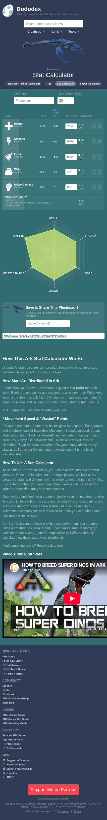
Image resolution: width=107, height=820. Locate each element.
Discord (7, 685)
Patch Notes (14, 665)
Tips (48, 83)
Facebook (8, 694)
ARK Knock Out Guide (15, 719)
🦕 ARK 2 (8, 777)
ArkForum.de (14, 748)
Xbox (92, 803)
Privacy (81, 806)
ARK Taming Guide (13, 715)
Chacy (77, 811)
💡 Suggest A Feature (15, 760)
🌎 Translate (10, 773)
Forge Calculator (12, 660)
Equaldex (63, 811)
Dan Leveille (40, 806)
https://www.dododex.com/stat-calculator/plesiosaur (35, 335)
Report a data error (50, 545)
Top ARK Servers (12, 739)
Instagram (8, 702)
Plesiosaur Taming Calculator (23, 83)
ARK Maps (8, 656)
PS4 (99, 803)
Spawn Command (90, 83)
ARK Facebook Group (15, 698)
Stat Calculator (65, 83)
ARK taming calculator (34, 803)
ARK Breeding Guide (14, 723)
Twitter (6, 690)
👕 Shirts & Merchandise (17, 768)
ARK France (13, 743)
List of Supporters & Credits (53, 798)
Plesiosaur (53, 69)
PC (86, 803)
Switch (25, 806)
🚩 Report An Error (13, 764)
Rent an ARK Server (14, 735)
